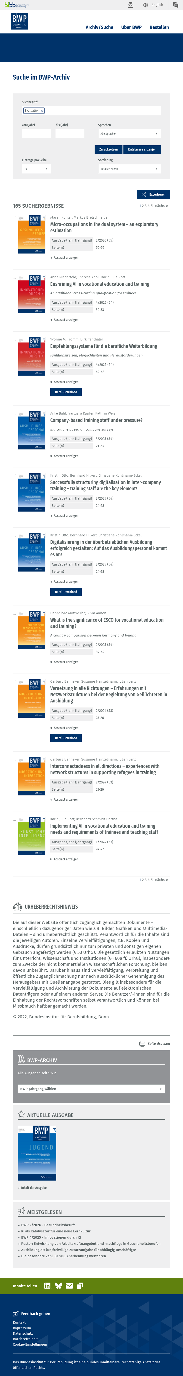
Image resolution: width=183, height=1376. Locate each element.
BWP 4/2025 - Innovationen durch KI (51, 1237)
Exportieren (157, 194)
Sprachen (104, 125)
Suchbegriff (29, 102)
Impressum (22, 1328)
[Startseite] (19, 21)
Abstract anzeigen (66, 257)
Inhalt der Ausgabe (34, 1188)
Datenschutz (23, 1333)
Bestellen (159, 27)
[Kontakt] (175, 5)
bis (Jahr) (62, 125)
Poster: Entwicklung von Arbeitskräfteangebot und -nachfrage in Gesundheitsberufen (91, 1243)
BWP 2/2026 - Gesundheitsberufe (48, 1225)
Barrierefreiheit (25, 1339)
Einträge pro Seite (34, 160)
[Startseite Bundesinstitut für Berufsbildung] (64, 5)
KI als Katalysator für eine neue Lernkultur (56, 1231)
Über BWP (131, 27)
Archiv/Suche (99, 27)
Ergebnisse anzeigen (142, 149)
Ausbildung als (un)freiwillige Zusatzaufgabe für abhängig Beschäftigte (78, 1250)
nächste (161, 206)
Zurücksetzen (108, 149)
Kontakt (19, 1322)
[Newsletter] (130, 5)
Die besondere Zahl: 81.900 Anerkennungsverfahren (63, 1256)
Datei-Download (66, 392)
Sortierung (105, 160)
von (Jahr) (28, 125)
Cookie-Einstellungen (30, 1344)
